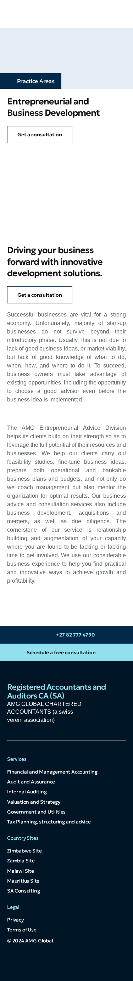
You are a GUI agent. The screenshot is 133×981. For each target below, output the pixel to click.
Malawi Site (20, 871)
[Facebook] (83, 963)
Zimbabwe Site (24, 851)
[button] (118, 14)
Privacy (15, 920)
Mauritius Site (23, 881)
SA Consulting (23, 891)
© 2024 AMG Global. (30, 940)
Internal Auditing (27, 791)
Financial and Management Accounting (52, 772)
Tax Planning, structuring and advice (49, 822)
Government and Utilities (36, 812)
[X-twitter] (67, 963)
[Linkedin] (51, 963)
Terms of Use (22, 929)
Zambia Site (21, 860)
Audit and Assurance (31, 781)
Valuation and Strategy (33, 802)
